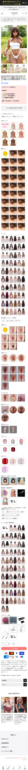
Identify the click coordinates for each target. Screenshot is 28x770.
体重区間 (8, 668)
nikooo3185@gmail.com (10, 7)
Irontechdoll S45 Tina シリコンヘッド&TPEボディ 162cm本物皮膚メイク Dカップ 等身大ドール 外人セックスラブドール (7, 718)
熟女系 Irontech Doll (20, 670)
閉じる (24, 2)
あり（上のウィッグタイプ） (14, 320)
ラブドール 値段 (11, 666)
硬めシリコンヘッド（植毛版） (9, 518)
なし (3, 320)
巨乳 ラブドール (15, 668)
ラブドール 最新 (19, 666)
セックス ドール (21, 664)
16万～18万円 (20, 661)
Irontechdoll (14, 663)
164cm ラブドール (11, 661)
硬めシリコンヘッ (6, 116)
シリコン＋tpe (13, 664)
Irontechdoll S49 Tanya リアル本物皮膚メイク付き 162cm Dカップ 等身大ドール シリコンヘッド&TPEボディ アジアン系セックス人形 (20, 718)
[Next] (25, 44)
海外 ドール (11, 670)
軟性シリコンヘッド (18, 116)
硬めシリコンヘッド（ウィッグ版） (15, 512)
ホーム (1, 19)
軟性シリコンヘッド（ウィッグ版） (11, 515)
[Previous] (2, 44)
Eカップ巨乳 (7, 663)
